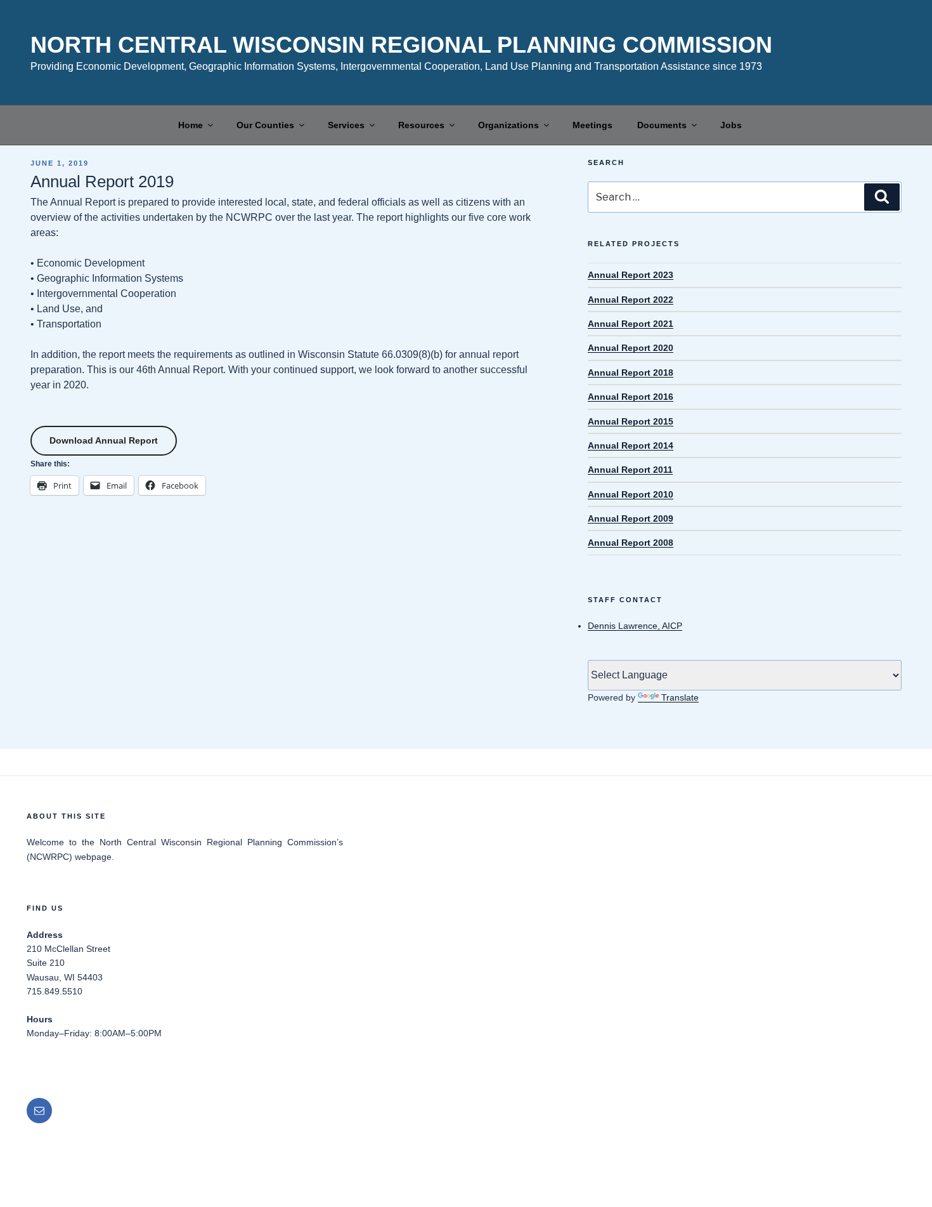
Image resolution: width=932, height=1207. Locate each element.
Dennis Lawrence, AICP (635, 626)
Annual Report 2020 (630, 348)
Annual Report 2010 (630, 494)
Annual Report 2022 (630, 299)
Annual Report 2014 (630, 445)
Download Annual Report (103, 440)
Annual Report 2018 (630, 372)
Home (190, 125)
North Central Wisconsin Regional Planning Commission (401, 45)
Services (346, 125)
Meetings (592, 125)
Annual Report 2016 (630, 397)
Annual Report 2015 (630, 421)
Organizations (508, 125)
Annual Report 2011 (630, 470)
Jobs (731, 125)
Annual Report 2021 (630, 324)
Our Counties (265, 125)
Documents (662, 125)
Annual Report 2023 (630, 275)
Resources (421, 125)
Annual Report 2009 (630, 518)
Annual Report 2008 (630, 543)
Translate (680, 697)
